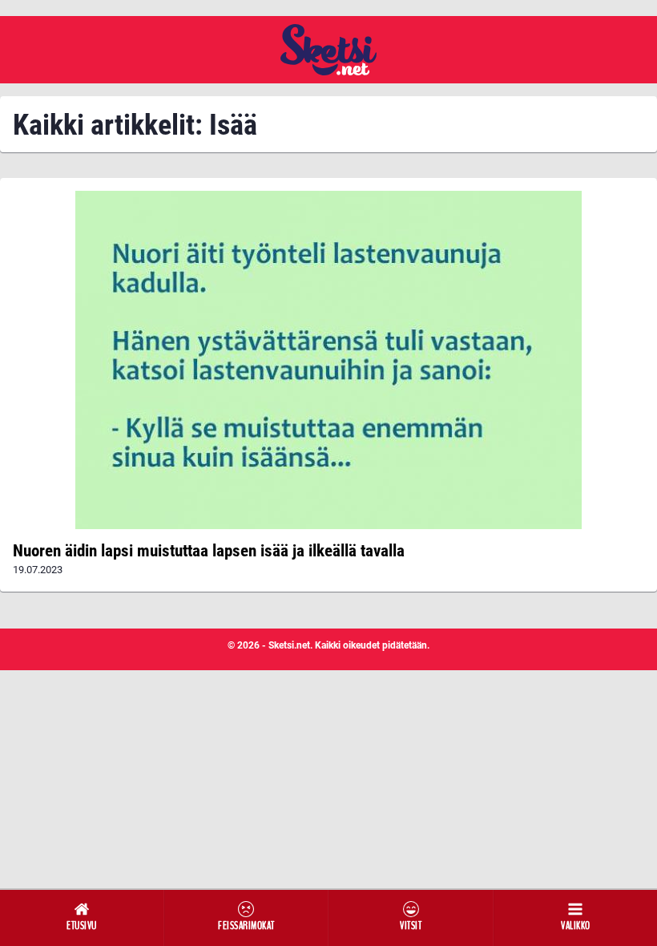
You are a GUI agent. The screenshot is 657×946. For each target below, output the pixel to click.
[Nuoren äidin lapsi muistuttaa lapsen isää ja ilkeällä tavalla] (328, 360)
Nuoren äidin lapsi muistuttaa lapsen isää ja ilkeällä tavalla (209, 550)
